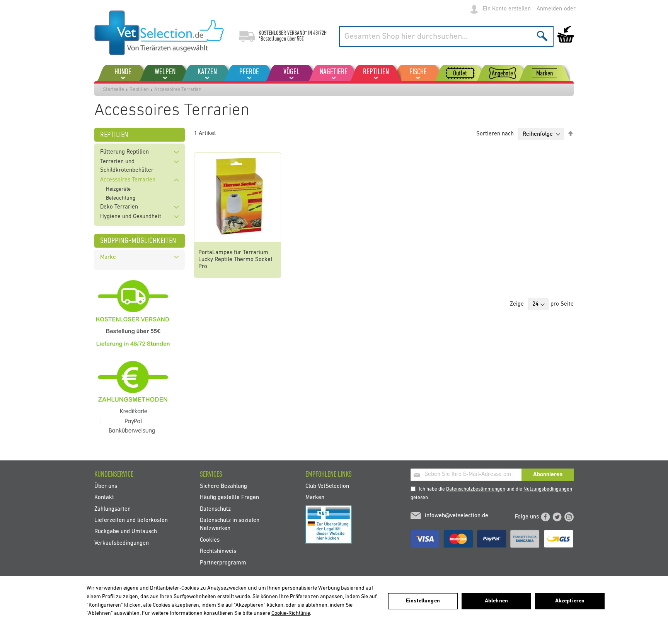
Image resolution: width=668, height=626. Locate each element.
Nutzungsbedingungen (547, 489)
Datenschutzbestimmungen (475, 489)
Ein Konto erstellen (507, 9)
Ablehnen (496, 601)
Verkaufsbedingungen (121, 543)
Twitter (557, 517)
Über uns (105, 486)
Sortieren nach (495, 134)
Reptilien (139, 89)
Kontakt (104, 498)
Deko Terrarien (119, 207)
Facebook (545, 517)
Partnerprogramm (223, 563)
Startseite (113, 89)
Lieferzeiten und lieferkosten (131, 520)
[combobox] (446, 36)
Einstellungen (423, 601)
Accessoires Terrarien (127, 180)
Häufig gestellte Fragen (229, 498)
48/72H (320, 33)
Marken (314, 498)
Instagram (569, 517)
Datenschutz (215, 509)
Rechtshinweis (218, 551)
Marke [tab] (108, 257)
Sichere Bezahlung (223, 486)
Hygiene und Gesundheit (130, 217)
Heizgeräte (118, 189)
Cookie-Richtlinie (290, 613)
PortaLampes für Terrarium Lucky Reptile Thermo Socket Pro (235, 260)
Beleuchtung (120, 198)
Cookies (210, 540)
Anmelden (549, 9)
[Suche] (542, 36)
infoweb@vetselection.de (456, 516)
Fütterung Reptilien (124, 152)
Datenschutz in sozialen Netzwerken (229, 525)
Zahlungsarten (112, 509)
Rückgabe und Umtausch (125, 532)
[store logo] (159, 32)
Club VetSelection (327, 486)
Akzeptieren (570, 601)
